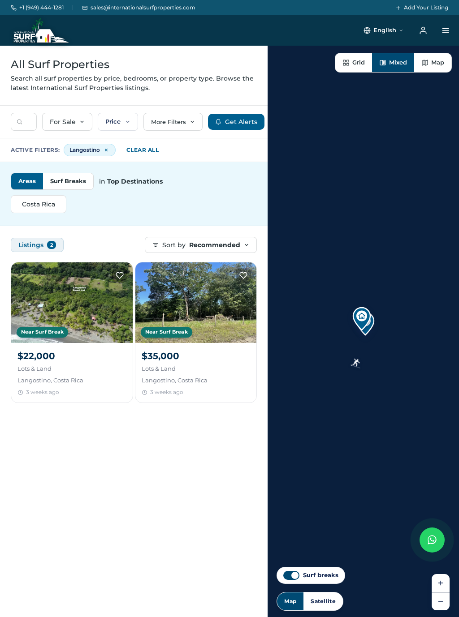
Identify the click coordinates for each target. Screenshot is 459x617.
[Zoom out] (441, 601)
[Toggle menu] (445, 30)
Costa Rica (38, 204)
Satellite (323, 601)
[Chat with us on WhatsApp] (432, 540)
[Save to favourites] (119, 275)
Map (290, 601)
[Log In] (423, 30)
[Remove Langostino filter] (106, 150)
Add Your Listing (426, 7)
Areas (27, 180)
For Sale (63, 122)
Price (113, 121)
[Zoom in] (441, 583)
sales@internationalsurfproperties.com (143, 7)
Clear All (142, 149)
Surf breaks (320, 575)
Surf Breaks (68, 180)
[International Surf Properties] (40, 30)
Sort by (201, 245)
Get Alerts (241, 122)
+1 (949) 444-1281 (41, 7)
